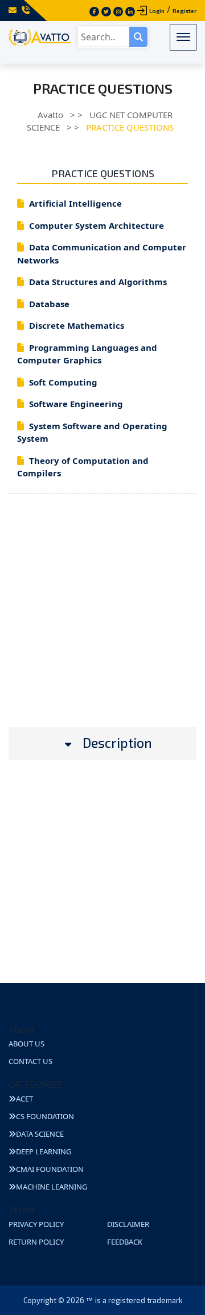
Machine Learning (51, 1187)
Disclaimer (128, 1224)
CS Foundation (45, 1116)
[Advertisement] (102, 624)
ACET (24, 1099)
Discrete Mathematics (76, 325)
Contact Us (30, 1061)
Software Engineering (76, 403)
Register (184, 10)
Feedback (124, 1242)
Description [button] (117, 743)
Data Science (40, 1134)
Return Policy (36, 1242)
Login (157, 10)
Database (49, 303)
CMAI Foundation (50, 1169)
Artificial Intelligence (75, 203)
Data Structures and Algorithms (98, 281)
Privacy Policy (36, 1224)
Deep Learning (43, 1151)
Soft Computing (63, 382)
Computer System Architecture (96, 225)
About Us (26, 1043)
